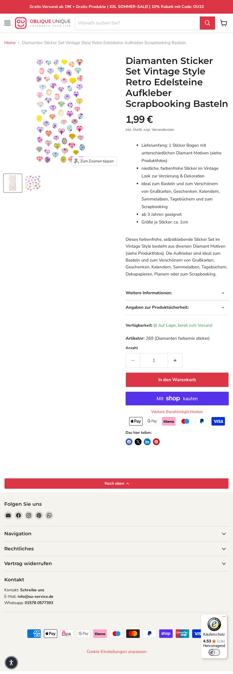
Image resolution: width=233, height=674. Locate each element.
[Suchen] (207, 23)
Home (10, 42)
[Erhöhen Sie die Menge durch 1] (175, 360)
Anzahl (132, 348)
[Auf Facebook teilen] (129, 441)
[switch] (214, 652)
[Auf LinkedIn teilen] (147, 441)
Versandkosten (163, 129)
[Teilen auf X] (138, 441)
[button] (11, 662)
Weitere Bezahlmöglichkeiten (177, 412)
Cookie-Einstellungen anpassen (117, 651)
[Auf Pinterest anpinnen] (156, 441)
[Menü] (223, 617)
